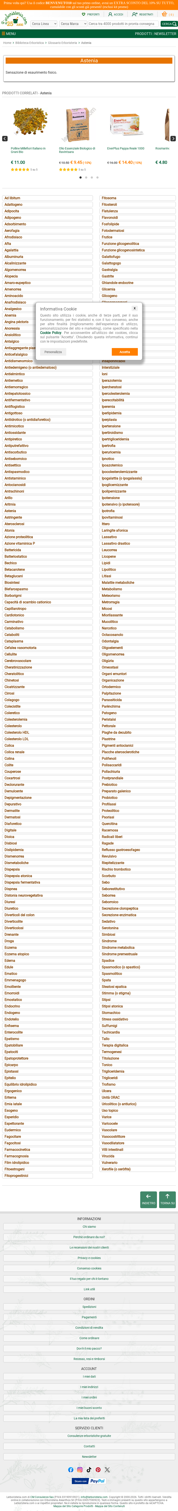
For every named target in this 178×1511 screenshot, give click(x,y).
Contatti (89, 1446)
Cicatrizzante (15, 687)
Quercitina (109, 824)
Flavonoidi (110, 218)
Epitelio (10, 1078)
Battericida (13, 550)
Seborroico (110, 902)
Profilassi (109, 804)
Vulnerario (109, 1163)
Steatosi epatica (114, 987)
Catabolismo (14, 628)
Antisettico (13, 465)
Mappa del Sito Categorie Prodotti (73, 1506)
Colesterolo (13, 726)
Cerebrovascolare (18, 661)
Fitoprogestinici (16, 1176)
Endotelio (12, 1019)
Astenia (10, 511)
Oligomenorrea (113, 654)
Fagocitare (13, 1136)
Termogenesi (112, 1052)
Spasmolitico (112, 974)
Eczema (11, 947)
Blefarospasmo (16, 589)
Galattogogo (111, 263)
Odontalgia (110, 641)
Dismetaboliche (16, 863)
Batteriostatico (16, 556)
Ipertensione (111, 426)
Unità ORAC (111, 1097)
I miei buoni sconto (89, 1408)
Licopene (109, 556)
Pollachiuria (111, 772)
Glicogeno (109, 296)
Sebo (106, 882)
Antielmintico (15, 374)
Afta (8, 244)
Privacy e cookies (89, 1258)
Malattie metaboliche (118, 583)
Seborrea (108, 895)
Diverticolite (14, 921)
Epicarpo (11, 1065)
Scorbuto (109, 876)
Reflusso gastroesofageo (121, 850)
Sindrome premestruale (119, 954)
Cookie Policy (50, 333)
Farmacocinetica (17, 1150)
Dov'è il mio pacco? (89, 1348)
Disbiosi (11, 843)
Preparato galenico (116, 791)
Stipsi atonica (112, 1006)
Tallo (105, 1039)
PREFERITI (93, 14)
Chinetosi (12, 680)
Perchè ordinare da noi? (89, 1237)
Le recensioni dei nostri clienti (89, 1247)
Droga (9, 941)
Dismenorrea (14, 856)
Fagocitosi (13, 1143)
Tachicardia (111, 1032)
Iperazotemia (112, 380)
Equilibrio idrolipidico (21, 1084)
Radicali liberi (112, 837)
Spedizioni (89, 1307)
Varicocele (110, 1123)
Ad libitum (12, 198)
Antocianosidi (15, 485)
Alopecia (11, 276)
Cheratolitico (14, 674)
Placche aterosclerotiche (120, 752)
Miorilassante (112, 615)
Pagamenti (89, 1317)
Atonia (10, 530)
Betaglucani (14, 576)
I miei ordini (89, 1397)
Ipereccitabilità (113, 400)
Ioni (104, 374)
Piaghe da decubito (116, 732)
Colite (9, 765)
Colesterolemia (16, 719)
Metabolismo (112, 589)
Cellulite (11, 654)
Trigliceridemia (113, 1071)
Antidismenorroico (19, 361)
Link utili (89, 1289)
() (171, 14)
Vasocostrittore (113, 1136)
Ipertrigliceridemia (115, 439)
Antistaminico (15, 478)
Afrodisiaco (13, 237)
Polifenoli (109, 758)
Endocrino (12, 1006)
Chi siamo (89, 1226)
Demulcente (14, 791)
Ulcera (106, 1091)
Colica (9, 745)
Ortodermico (111, 687)
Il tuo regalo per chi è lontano (89, 1278)
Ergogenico (13, 1091)
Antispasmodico (17, 472)
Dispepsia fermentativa (22, 882)
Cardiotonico (14, 615)
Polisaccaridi (112, 765)
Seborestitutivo (113, 889)
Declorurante (14, 785)
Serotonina (110, 928)
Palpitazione (111, 693)
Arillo (8, 498)
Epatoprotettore (16, 1058)
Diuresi (10, 902)
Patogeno (109, 713)
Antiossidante (15, 433)
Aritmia (10, 504)
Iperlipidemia (112, 413)
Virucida (108, 1156)
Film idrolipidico (17, 1163)
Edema (10, 961)
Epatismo (12, 1039)
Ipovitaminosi (112, 517)
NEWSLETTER (165, 34)
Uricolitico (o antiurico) (119, 1104)
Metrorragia (111, 602)
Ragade (108, 843)
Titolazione (110, 1058)
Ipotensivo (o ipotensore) (121, 504)
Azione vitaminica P (20, 543)
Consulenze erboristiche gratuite (89, 1436)
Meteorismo (111, 596)
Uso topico (110, 1110)
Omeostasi (110, 667)
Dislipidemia (14, 850)
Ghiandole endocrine (117, 283)
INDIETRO (148, 1203)
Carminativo (14, 622)
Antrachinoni (14, 491)
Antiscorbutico (16, 452)
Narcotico (109, 628)
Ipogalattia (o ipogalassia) (122, 478)
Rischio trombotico (116, 869)
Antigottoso (13, 413)
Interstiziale (110, 367)
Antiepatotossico (17, 393)
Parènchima (111, 706)
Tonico (107, 1065)
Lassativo (109, 537)
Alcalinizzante (15, 263)
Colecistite (12, 706)
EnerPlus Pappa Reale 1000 (125, 148)
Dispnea (11, 889)
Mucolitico (110, 622)
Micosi (107, 609)
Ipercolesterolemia (116, 393)
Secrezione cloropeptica (120, 908)
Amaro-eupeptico (18, 283)
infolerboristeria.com (94, 1497)
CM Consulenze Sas (42, 1497)
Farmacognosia (17, 1156)
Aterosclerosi (14, 524)
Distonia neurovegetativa (24, 895)
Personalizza (53, 352)
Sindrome (109, 941)
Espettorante (14, 1123)
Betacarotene (15, 569)
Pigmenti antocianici (117, 745)
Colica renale (14, 752)
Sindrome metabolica (118, 947)
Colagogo (12, 700)
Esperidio (12, 1117)
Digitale (10, 830)
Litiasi (106, 576)
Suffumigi (109, 1026)
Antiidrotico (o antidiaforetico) (28, 420)
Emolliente (13, 987)
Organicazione (113, 680)
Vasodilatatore (113, 1143)
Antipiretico (13, 439)
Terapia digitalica (115, 1045)
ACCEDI (118, 14)
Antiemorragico (16, 387)
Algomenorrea (15, 270)
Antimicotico (14, 426)
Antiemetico (14, 380)
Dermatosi (12, 817)
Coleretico (12, 713)
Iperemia (108, 407)
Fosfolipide (110, 224)
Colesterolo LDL (17, 739)
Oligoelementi (112, 648)
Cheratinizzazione (18, 667)
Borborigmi (13, 596)
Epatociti (11, 1052)
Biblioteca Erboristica (29, 43)
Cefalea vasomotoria (20, 648)
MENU (10, 34)
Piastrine (108, 739)
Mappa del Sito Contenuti (110, 1506)
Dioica (9, 837)
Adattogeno (13, 204)
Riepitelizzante (113, 863)
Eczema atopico (17, 954)
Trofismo (108, 1084)
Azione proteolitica (19, 537)
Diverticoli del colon (20, 915)
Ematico (11, 974)
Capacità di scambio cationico (28, 602)
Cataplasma (14, 641)
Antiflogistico (15, 407)
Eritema (10, 1097)
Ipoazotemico (112, 465)
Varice (106, 1117)
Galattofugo (111, 257)
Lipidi (106, 563)
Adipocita (12, 211)
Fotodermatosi (113, 231)
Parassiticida (112, 700)
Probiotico (109, 798)
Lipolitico (109, 569)
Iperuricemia (111, 452)
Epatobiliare (14, 1045)
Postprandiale (112, 778)
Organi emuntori (114, 674)
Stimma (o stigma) (116, 993)
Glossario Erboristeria (62, 43)
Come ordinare (89, 1338)
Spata (106, 980)
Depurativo (13, 804)
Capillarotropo (15, 609)
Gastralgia (110, 270)
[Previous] (5, 138)
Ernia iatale (13, 1104)
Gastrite (108, 276)
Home (7, 43)
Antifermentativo (17, 400)
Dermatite (12, 811)
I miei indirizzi (89, 1387)
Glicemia (108, 289)
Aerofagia (12, 231)
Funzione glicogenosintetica (123, 250)
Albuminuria (14, 257)
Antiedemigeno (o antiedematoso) (31, 367)
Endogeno (12, 1013)
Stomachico (111, 1013)
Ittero (106, 524)
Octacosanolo (112, 635)
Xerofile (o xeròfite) (116, 1169)
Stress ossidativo (115, 1019)
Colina (9, 758)
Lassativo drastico (116, 543)
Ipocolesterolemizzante (119, 472)
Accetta (125, 352)
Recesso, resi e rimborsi (89, 1359)
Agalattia (11, 250)
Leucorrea (109, 550)
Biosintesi (12, 583)
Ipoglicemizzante (115, 485)
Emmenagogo (15, 980)
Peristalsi (109, 719)
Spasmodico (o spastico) (121, 967)
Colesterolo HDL (17, 732)
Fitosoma (109, 198)
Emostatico (13, 1000)
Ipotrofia (108, 511)
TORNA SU (167, 1203)
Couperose (13, 772)
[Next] (173, 138)
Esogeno (11, 1110)
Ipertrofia (108, 446)
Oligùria (108, 661)
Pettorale (108, 726)
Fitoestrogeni (15, 1169)
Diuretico (11, 908)
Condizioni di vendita (89, 1327)
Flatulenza (110, 211)
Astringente (13, 517)
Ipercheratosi (112, 387)
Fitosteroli (109, 204)
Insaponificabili (113, 361)
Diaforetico (13, 824)
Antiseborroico (16, 459)
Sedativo (108, 921)
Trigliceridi (110, 1078)
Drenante (11, 934)
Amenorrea (13, 289)
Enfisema (12, 1026)
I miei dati (89, 1376)
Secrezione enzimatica (119, 915)
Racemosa (110, 830)
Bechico (11, 563)
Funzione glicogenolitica (120, 244)
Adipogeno (13, 218)
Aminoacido (14, 296)
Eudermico (13, 1130)
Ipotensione (111, 498)
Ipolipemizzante (114, 491)
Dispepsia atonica (18, 876)
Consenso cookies (89, 1268)
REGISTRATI (146, 14)
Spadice (108, 961)
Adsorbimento (15, 224)
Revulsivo (109, 856)
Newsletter (89, 1456)
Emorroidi (12, 993)
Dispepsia (12, 869)
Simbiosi (108, 934)
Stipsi (106, 1000)
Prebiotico (109, 785)
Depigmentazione (18, 798)
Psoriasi (108, 817)
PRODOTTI (143, 34)
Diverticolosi (14, 928)
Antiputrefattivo (16, 446)
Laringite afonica (115, 530)
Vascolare (109, 1130)
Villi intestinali (112, 1150)
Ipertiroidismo (112, 433)
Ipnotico (108, 459)
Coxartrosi (12, 778)
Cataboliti (12, 635)
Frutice (107, 237)
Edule (9, 967)
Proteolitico (110, 811)
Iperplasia (109, 420)
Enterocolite (14, 1032)
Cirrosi (9, 693)
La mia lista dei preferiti (89, 1418)
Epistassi (11, 1071)
